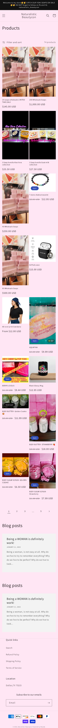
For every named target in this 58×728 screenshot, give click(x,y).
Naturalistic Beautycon (25, 727)
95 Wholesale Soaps (10, 288)
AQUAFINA (33, 347)
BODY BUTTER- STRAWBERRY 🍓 (42, 444)
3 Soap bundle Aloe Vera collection (12, 163)
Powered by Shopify (39, 727)
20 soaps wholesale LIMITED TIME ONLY (13, 101)
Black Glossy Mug (36, 385)
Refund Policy (12, 654)
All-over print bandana (11, 327)
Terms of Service (14, 668)
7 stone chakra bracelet (38, 195)
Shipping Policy (13, 661)
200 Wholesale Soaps (37, 100)
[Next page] (49, 511)
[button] (3, 15)
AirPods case (34, 265)
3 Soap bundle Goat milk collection (39, 163)
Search (9, 647)
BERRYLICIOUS (8, 385)
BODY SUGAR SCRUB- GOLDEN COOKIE (14, 481)
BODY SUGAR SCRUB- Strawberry (37, 492)
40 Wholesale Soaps (10, 226)
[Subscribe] (48, 702)
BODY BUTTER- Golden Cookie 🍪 (14, 412)
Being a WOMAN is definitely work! (25, 541)
